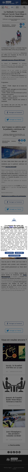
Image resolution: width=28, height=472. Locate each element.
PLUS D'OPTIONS (14, 255)
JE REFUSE (19, 253)
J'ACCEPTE (9, 253)
